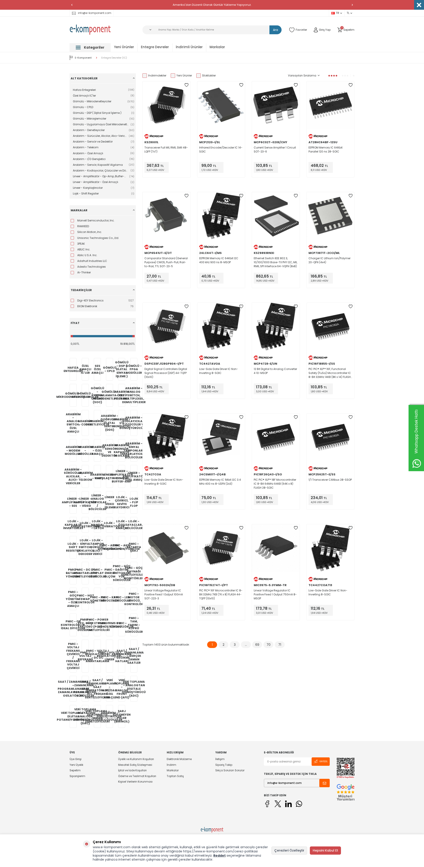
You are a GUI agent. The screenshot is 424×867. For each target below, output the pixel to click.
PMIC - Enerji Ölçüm (109, 573)
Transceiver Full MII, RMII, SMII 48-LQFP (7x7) (166, 149)
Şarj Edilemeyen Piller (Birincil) (121, 716)
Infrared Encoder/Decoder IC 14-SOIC (220, 149)
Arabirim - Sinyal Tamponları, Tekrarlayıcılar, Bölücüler (133, 450)
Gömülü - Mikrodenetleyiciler (73, 395)
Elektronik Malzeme (179, 759)
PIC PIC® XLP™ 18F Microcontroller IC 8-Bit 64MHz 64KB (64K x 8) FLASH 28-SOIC (275, 484)
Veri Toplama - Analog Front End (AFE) (121, 688)
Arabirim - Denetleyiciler (97, 423)
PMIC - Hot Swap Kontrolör (85, 598)
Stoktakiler (209, 75)
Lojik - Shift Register (73, 547)
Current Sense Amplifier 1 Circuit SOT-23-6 (275, 149)
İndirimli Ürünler (189, 47)
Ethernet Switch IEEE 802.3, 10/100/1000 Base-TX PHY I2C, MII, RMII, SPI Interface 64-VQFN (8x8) (275, 262)
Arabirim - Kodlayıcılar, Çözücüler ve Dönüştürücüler (133, 422)
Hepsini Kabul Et (325, 850)
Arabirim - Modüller (85, 450)
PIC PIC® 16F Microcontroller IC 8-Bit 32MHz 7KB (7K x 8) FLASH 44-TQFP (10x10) (220, 594)
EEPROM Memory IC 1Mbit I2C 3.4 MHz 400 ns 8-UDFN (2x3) (220, 482)
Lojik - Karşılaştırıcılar (85, 525)
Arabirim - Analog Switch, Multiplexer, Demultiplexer (133, 395)
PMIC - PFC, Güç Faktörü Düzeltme (85, 624)
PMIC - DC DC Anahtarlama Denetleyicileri (85, 573)
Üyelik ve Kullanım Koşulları (136, 759)
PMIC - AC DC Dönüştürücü (109, 547)
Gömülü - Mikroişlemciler (85, 395)
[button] (72, 5)
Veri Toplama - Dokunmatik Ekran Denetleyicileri (97, 716)
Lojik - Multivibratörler (109, 525)
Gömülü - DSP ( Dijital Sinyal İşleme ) (121, 369)
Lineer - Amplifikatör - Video (85, 502)
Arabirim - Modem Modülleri (73, 450)
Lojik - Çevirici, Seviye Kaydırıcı (121, 502)
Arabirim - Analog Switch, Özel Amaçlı (73, 423)
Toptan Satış (175, 776)
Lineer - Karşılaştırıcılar (109, 476)
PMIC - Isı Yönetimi (97, 599)
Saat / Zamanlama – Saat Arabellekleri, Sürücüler (85, 688)
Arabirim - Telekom (85, 476)
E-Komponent (83, 57)
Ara (275, 30)
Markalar (217, 47)
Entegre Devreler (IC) (114, 57)
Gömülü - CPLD (109, 369)
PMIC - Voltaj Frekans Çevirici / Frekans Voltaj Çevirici (73, 656)
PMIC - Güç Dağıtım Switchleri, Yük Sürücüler (121, 573)
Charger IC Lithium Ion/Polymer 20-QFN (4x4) (329, 260)
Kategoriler (94, 47)
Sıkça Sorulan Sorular (229, 770)
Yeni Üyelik (76, 765)
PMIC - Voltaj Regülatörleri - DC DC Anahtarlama (97, 656)
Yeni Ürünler (124, 47)
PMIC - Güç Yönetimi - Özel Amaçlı (73, 599)
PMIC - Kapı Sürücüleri (109, 599)
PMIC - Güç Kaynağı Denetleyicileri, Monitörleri (133, 573)
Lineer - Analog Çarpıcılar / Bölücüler (97, 502)
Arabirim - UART (97, 476)
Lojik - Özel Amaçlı (121, 524)
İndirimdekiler (157, 75)
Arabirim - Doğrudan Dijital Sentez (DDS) (109, 423)
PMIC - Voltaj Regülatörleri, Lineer (109, 655)
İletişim (220, 759)
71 (279, 644)
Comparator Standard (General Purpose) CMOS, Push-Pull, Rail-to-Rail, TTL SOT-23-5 (166, 262)
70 (269, 644)
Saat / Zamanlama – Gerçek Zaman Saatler (133, 656)
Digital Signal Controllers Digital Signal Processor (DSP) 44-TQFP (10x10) (165, 373)
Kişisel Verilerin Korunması (135, 781)
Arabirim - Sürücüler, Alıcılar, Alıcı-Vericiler (73, 476)
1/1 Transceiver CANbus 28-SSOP (330, 480)
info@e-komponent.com (94, 13)
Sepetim (75, 770)
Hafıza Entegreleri (73, 369)
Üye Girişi (75, 759)
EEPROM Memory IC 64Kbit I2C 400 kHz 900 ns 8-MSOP (218, 260)
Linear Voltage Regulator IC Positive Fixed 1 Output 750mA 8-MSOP (275, 594)
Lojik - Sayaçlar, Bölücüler (133, 524)
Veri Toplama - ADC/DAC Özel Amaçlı (109, 688)
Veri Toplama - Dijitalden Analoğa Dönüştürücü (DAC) (85, 716)
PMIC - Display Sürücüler (97, 573)
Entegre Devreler (155, 47)
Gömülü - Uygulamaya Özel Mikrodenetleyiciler (109, 395)
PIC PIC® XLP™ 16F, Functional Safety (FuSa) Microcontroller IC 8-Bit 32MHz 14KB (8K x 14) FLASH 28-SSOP (330, 373)
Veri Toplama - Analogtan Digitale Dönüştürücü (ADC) (133, 688)
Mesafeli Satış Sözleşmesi (135, 765)
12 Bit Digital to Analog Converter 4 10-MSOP (275, 371)
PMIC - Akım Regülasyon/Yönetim (121, 547)
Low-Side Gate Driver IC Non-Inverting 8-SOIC (218, 371)
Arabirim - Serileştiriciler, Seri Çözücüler (109, 716)
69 (257, 644)
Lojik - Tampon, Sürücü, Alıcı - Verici (97, 547)
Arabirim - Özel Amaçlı (97, 450)
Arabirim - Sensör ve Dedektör (109, 450)
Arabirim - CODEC (85, 423)
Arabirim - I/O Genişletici (121, 422)
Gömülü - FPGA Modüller (133, 369)
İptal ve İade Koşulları (132, 770)
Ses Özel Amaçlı (97, 369)
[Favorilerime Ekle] (186, 85)
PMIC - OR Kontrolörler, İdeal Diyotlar (73, 624)
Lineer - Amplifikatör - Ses (73, 502)
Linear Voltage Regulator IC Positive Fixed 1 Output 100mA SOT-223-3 (163, 594)
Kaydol (324, 761)
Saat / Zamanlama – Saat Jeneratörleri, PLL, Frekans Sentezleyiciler (97, 688)
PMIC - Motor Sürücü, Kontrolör (133, 599)
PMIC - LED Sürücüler (121, 599)
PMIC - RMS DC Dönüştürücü (109, 625)
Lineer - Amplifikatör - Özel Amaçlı (133, 476)
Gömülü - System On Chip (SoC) (97, 395)
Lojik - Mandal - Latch (97, 524)
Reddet (219, 855)
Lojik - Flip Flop (133, 502)
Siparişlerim (77, 776)
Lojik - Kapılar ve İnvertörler (73, 524)
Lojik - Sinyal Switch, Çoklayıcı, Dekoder (85, 547)
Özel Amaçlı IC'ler (85, 369)
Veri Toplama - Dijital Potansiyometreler (73, 716)
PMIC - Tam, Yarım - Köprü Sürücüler (133, 625)
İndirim (171, 765)
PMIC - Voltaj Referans (85, 655)
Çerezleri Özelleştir (289, 850)
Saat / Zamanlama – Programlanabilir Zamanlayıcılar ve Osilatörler (73, 688)
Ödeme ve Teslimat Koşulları (137, 776)
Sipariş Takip (223, 765)
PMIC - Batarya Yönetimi (73, 573)
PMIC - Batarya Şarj (133, 547)
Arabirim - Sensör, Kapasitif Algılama (121, 450)
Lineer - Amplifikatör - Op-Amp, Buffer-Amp (121, 476)
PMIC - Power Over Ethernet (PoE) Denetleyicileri (97, 624)
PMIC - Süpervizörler (121, 625)
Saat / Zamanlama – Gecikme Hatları (121, 656)
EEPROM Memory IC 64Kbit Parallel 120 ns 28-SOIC (326, 149)
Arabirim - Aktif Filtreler (121, 395)
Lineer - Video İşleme (109, 502)
